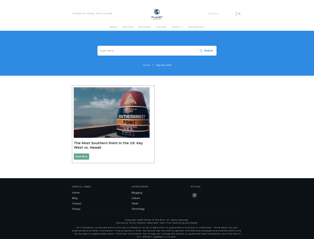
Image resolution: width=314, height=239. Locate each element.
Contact (76, 203)
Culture (135, 198)
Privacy (76, 208)
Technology (138, 208)
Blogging (136, 192)
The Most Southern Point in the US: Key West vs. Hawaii (113, 124)
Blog (75, 198)
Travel (134, 203)
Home (75, 192)
